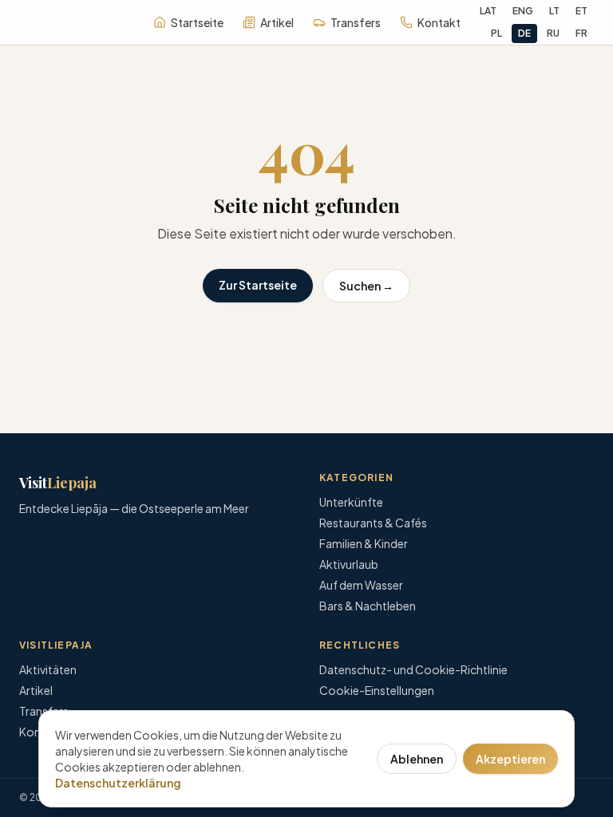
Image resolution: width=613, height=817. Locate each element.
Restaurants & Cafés (373, 522)
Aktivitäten (48, 669)
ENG (522, 11)
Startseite (197, 22)
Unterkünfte (351, 502)
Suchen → (366, 285)
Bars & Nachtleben (367, 605)
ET (581, 11)
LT (554, 11)
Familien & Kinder (363, 543)
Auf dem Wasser (361, 585)
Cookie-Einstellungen (376, 690)
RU (553, 33)
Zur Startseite (258, 285)
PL (496, 33)
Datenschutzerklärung (118, 783)
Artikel (277, 22)
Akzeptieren (510, 759)
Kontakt (439, 22)
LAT (488, 11)
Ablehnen (416, 759)
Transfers (355, 22)
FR (581, 33)
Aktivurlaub (348, 564)
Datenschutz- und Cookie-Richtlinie (413, 669)
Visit (58, 482)
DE (524, 33)
